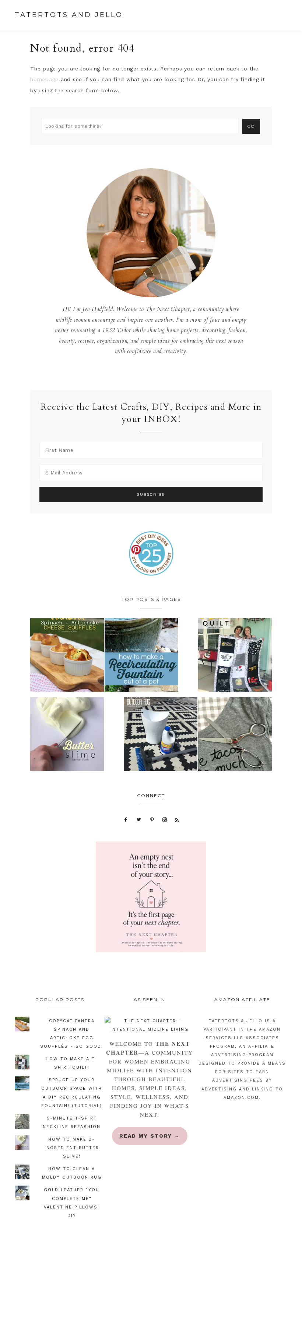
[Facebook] (125, 819)
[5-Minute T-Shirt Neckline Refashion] (235, 736)
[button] (290, 16)
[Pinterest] (152, 819)
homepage (44, 79)
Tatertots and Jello (69, 15)
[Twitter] (138, 819)
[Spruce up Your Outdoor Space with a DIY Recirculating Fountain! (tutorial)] (141, 656)
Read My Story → (149, 1136)
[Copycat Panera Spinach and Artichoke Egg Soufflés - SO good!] (67, 656)
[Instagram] (164, 819)
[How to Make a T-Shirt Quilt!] (235, 656)
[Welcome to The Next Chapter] (149, 1025)
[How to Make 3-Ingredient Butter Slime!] (67, 736)
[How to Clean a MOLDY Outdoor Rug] (160, 736)
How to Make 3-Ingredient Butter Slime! (72, 1148)
